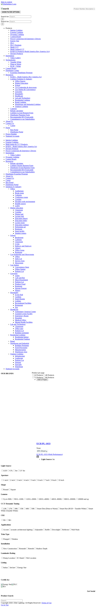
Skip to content (6, 2)
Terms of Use (47, 603)
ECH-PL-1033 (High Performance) (50, 454)
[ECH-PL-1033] (66, 439)
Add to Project (42, 379)
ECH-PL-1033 (43, 443)
